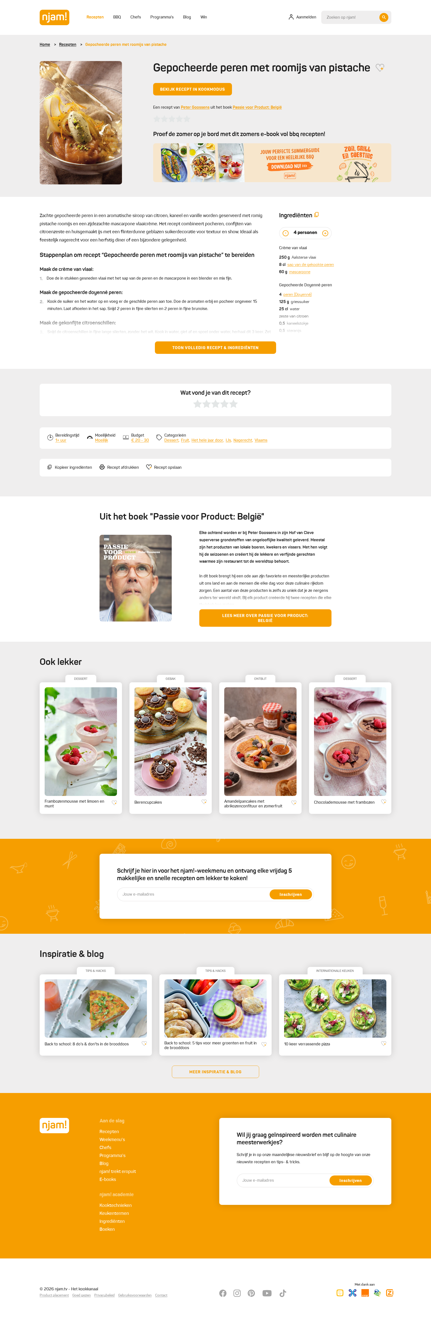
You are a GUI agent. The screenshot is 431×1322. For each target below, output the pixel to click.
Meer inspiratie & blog (215, 1072)
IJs (228, 441)
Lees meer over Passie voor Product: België (265, 618)
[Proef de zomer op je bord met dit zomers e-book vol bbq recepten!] (272, 162)
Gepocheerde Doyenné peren (305, 285)
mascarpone (299, 272)
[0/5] (172, 119)
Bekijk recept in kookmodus (192, 90)
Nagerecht (242, 441)
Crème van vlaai (293, 248)
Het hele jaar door (207, 441)
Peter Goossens (195, 108)
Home (45, 45)
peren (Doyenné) (297, 295)
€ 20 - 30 (140, 441)
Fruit (185, 441)
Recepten (67, 45)
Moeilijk (101, 441)
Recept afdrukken (123, 468)
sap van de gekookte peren (310, 265)
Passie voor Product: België (257, 108)
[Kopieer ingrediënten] (317, 216)
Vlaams (261, 441)
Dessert (171, 441)
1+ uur (60, 441)
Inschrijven (291, 895)
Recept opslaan (168, 468)
